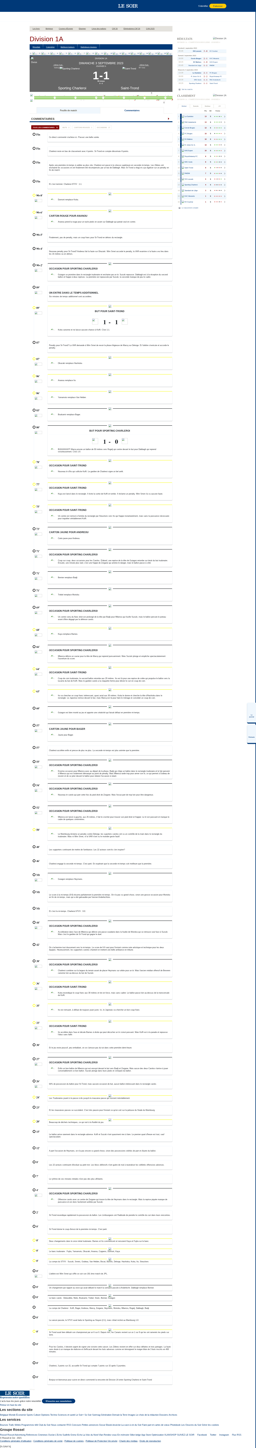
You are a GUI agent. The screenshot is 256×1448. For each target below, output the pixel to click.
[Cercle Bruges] (183, 128)
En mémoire (123, 1435)
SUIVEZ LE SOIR (185, 1435)
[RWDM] (183, 173)
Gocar (102, 1425)
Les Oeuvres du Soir (191, 1425)
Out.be (51, 1435)
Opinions (45, 1415)
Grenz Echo (76, 1435)
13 (138, 53)
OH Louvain (197, 51)
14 (147, 53)
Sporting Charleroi (72, 88)
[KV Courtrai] (183, 202)
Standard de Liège (194, 65)
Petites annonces (90, 1425)
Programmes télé (29, 1425)
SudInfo (66, 1435)
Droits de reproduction (150, 1441)
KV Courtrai (213, 51)
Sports (30, 1415)
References (31, 1435)
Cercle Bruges (196, 58)
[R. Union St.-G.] (183, 145)
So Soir (88, 1415)
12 (129, 53)
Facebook (202, 1435)
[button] (33, 6)
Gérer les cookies (210, 1425)
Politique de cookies (74, 1441)
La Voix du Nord (90, 1435)
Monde (12, 1415)
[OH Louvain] (183, 179)
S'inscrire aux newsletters (59, 1401)
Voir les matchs (187, 89)
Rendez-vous (110, 1435)
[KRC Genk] (183, 162)
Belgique (4, 1415)
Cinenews (43, 1435)
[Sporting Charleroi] (183, 185)
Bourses (4, 1425)
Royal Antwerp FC (216, 76)
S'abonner (218, 6)
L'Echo (58, 1435)
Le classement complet (190, 208)
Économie (21, 1415)
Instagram (224, 1435)
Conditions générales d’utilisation (15, 1441)
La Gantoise (197, 73)
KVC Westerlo (214, 58)
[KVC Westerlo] (183, 196)
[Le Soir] (128, 6)
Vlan (101, 1435)
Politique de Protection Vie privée (101, 1441)
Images (131, 1415)
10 (111, 53)
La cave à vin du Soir (131, 1425)
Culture (36, 1415)
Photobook (175, 1425)
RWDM (212, 65)
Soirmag (96, 1415)
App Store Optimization (152, 1435)
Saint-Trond (130, 88)
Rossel (3, 1435)
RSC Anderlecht (215, 80)
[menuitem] (251, 713)
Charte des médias (128, 1441)
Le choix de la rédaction (147, 1415)
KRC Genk (197, 80)
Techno (53, 1415)
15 (156, 53)
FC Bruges (213, 73)
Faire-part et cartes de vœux (156, 1425)
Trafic (11, 1425)
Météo (18, 1425)
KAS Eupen (214, 62)
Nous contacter (58, 1425)
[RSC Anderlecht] (183, 122)
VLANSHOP (170, 1435)
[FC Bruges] (183, 134)
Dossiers (163, 1415)
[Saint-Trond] (183, 168)
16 (165, 53)
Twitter (212, 1435)
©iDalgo (32, 1389)
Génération (106, 1415)
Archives (173, 1415)
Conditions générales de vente (48, 1441)
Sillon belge (135, 1435)
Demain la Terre (119, 1415)
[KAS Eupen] (183, 151)
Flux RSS (236, 1435)
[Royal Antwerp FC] (183, 156)
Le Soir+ (80, 1415)
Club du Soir (45, 1425)
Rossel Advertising (16, 1435)
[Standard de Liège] (183, 190)
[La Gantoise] (183, 116)
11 (120, 53)
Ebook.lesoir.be (113, 1425)
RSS (69, 1425)
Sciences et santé (66, 1415)
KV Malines (197, 62)
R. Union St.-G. (196, 76)
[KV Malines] (183, 139)
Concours (76, 1425)
